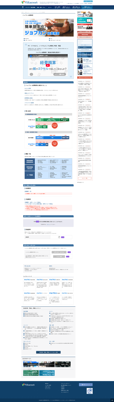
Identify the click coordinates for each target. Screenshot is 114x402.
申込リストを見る (89, 1)
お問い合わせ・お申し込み (56, 40)
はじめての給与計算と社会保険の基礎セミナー (84, 115)
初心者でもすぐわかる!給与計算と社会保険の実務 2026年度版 (62, 344)
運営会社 (46, 383)
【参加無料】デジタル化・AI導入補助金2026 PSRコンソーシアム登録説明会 (84, 122)
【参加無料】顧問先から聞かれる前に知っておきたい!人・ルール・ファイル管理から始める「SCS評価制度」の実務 (85, 108)
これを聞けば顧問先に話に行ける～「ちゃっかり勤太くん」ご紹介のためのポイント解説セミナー (84, 149)
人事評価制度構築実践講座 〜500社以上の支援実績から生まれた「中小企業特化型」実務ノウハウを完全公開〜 (84, 173)
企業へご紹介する (28, 40)
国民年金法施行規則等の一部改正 (31, 313)
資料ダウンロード (66, 7)
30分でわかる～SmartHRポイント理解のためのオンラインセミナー (62, 322)
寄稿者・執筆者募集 (88, 3)
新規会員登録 (85, 34)
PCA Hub (26, 347)
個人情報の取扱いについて (66, 385)
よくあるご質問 (48, 385)
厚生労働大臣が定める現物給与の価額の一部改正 (34, 316)
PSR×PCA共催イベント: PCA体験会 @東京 (84, 102)
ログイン (48, 224)
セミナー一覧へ (85, 178)
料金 (51, 38)
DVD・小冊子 (57, 7)
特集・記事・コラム (41, 7)
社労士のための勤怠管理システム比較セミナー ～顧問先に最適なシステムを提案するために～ (85, 135)
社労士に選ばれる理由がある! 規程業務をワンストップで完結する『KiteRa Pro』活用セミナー (85, 90)
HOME (22, 12)
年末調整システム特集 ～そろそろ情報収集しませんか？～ (62, 327)
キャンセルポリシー (65, 392)
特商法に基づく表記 (65, 390)
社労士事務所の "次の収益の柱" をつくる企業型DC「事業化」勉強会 (85, 84)
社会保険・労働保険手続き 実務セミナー (58, 318)
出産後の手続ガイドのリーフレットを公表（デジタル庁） (35, 333)
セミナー (50, 7)
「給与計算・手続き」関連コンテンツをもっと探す (48, 352)
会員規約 (62, 388)
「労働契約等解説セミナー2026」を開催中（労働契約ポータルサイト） (36, 331)
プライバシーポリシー (65, 383)
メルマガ (81, 3)
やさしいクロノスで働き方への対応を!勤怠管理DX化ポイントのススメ (84, 155)
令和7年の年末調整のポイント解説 (57, 329)
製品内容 (27, 38)
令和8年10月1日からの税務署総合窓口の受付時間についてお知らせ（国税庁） (36, 338)
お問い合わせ (69, 3)
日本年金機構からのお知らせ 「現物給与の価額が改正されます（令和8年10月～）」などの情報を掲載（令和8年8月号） (36, 328)
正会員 (37, 221)
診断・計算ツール (76, 7)
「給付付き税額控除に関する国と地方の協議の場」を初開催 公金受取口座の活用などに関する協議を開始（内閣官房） (36, 336)
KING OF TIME (27, 343)
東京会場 (88, 99)
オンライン (87, 81)
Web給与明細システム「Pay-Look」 (31, 346)
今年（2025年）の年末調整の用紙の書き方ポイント (60, 328)
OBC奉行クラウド (28, 348)
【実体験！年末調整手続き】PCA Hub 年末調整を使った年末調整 (62, 332)
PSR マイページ (86, 384)
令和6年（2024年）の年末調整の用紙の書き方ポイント (61, 333)
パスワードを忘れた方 (85, 49)
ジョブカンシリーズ (34, 12)
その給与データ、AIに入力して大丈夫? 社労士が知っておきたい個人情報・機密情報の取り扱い (62, 316)
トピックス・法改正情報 (30, 7)
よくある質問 (76, 3)
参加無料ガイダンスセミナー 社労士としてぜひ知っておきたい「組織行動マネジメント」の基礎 (85, 128)
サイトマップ (47, 388)
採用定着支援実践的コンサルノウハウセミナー (84, 96)
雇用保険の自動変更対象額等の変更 (31, 314)
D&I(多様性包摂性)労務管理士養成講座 (84, 161)
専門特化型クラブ (80, 182)
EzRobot (26, 344)
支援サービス (87, 7)
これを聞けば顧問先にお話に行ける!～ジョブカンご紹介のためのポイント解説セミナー (62, 314)
